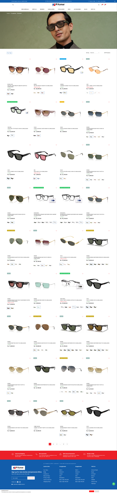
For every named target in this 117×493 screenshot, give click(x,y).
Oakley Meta (62, 298)
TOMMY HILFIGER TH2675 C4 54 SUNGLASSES (44, 427)
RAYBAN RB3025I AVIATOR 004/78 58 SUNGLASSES (71, 384)
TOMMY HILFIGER (37, 426)
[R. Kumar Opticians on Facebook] (18, 482)
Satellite (93, 479)
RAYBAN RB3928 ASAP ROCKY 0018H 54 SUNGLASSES (42, 258)
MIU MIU (35, 84)
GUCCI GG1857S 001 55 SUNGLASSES (15, 171)
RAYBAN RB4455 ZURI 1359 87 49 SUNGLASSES (17, 427)
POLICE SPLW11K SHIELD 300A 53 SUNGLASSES (70, 171)
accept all (92, 491)
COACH (35, 127)
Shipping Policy (47, 481)
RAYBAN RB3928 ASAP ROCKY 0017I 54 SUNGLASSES (95, 385)
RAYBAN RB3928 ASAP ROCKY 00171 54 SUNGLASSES (95, 172)
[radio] (8, 94)
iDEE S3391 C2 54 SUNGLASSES (40, 171)
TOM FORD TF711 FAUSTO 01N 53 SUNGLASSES (17, 128)
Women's (61, 472)
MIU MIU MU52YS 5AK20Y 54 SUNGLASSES (43, 85)
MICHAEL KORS (10, 84)
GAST (87, 84)
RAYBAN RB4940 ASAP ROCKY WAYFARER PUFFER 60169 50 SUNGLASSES (18, 301)
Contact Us (46, 473)
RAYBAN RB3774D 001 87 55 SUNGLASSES (16, 343)
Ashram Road (94, 470)
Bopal (92, 472)
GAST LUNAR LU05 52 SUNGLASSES (94, 85)
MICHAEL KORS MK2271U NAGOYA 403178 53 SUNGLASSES (17, 86)
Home (8, 13)
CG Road (93, 473)
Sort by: (87, 52)
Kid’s (60, 475)
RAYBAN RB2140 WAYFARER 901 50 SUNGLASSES (70, 343)
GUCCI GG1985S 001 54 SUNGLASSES (94, 300)
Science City (94, 481)
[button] (13, 4)
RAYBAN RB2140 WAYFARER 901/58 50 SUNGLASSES (97, 257)
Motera (93, 475)
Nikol (92, 477)
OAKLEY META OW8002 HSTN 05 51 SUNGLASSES (71, 300)
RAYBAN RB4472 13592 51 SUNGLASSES (68, 427)
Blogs (44, 472)
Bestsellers (61, 477)
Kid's (76, 475)
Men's (60, 470)
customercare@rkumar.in (19, 484)
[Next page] (67, 444)
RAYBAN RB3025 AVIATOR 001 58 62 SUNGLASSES (18, 257)
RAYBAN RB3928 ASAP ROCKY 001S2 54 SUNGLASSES (95, 129)
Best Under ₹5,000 (63, 481)
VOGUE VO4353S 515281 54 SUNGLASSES (69, 128)
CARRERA (62, 84)
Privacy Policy (46, 477)
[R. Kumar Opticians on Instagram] (20, 482)
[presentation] (33, 222)
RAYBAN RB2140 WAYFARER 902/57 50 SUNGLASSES (97, 343)
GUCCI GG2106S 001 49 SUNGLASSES (94, 427)
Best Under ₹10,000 (64, 479)
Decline (96, 491)
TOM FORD (9, 127)
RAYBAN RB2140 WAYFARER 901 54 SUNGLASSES (44, 384)
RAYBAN (87, 127)
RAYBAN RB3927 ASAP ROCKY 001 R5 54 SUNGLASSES (95, 215)
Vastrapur (93, 483)
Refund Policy (46, 475)
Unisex (61, 473)
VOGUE (61, 127)
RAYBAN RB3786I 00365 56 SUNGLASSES (43, 300)
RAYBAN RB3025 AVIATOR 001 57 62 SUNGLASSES (45, 343)
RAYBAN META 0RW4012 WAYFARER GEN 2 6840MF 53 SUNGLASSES (45, 215)
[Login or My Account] (98, 4)
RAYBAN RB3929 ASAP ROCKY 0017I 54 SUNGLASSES (16, 385)
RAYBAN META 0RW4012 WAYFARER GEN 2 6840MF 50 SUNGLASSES (71, 215)
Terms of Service (47, 479)
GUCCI (61, 255)
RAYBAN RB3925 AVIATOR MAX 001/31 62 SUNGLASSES (16, 215)
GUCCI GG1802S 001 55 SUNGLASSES (68, 257)
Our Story (45, 470)
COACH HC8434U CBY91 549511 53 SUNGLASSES (44, 128)
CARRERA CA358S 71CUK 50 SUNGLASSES (69, 85)
